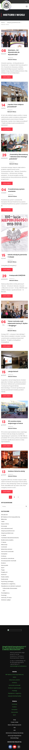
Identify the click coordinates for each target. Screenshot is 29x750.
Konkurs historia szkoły (16, 471)
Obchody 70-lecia (6, 597)
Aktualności (4, 514)
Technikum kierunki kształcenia (10, 537)
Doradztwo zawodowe (7, 558)
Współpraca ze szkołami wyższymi (11, 586)
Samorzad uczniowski (7, 551)
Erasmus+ (4, 574)
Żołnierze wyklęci (6, 600)
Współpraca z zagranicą (8, 584)
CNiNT (3, 521)
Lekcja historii (13, 371)
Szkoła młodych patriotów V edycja (17, 256)
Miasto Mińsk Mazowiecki (14, 725)
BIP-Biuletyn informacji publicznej (10, 517)
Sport (2, 567)
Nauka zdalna (5, 577)
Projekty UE (4, 572)
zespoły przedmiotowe (13, 22)
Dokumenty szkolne (14, 680)
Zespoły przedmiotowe (8, 531)
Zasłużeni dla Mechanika (14, 696)
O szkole (3, 535)
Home (3, 22)
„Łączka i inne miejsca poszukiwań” (15, 106)
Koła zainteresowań (7, 528)
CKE (15, 727)
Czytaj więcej (7, 77)
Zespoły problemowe (7, 533)
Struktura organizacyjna (14, 688)
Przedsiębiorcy (5, 593)
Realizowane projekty (7, 540)
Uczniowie (4, 547)
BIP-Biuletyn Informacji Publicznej (14, 674)
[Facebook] (10, 747)
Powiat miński (14, 722)
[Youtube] (14, 747)
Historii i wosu (12, 59)
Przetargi (3, 595)
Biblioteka (4, 519)
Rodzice (3, 563)
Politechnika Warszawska (10, 588)
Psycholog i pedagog (7, 581)
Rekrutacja (4, 544)
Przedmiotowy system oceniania (16, 190)
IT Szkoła (3, 542)
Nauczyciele (4, 565)
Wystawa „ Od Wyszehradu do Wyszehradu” (13, 52)
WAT (4, 590)
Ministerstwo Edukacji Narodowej (14, 733)
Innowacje (4, 526)
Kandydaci (4, 554)
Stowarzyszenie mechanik (8, 561)
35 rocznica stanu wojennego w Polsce (15, 422)
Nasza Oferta (5, 524)
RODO (14, 677)
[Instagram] (19, 747)
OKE (14, 730)
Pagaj (2, 570)
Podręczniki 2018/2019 (17, 275)
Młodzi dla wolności (6, 549)
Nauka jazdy (4, 579)
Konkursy (3, 556)
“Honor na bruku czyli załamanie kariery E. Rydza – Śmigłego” (17, 323)
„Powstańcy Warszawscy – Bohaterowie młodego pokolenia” (18, 156)
